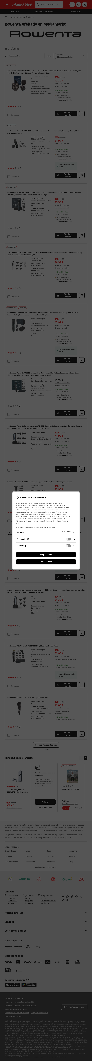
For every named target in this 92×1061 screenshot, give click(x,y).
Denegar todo (46, 562)
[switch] (68, 539)
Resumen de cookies (49, 527)
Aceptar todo (46, 554)
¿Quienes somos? (36, 527)
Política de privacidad (23, 527)
